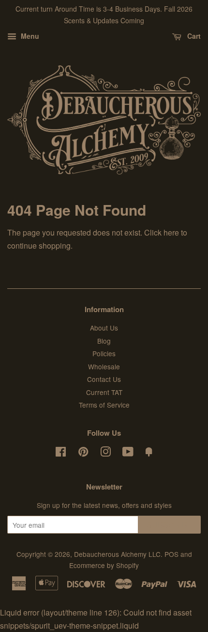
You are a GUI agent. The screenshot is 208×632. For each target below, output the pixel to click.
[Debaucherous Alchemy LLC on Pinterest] (83, 453)
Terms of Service (104, 405)
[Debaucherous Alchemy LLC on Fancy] (149, 453)
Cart (193, 36)
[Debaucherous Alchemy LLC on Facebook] (60, 453)
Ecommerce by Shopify (104, 565)
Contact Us (104, 379)
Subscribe (170, 524)
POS (171, 554)
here (171, 232)
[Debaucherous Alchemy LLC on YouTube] (128, 453)
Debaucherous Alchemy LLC (117, 554)
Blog (104, 341)
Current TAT (104, 392)
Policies (104, 353)
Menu (29, 36)
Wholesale (104, 366)
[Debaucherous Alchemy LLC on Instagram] (105, 453)
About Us (104, 327)
